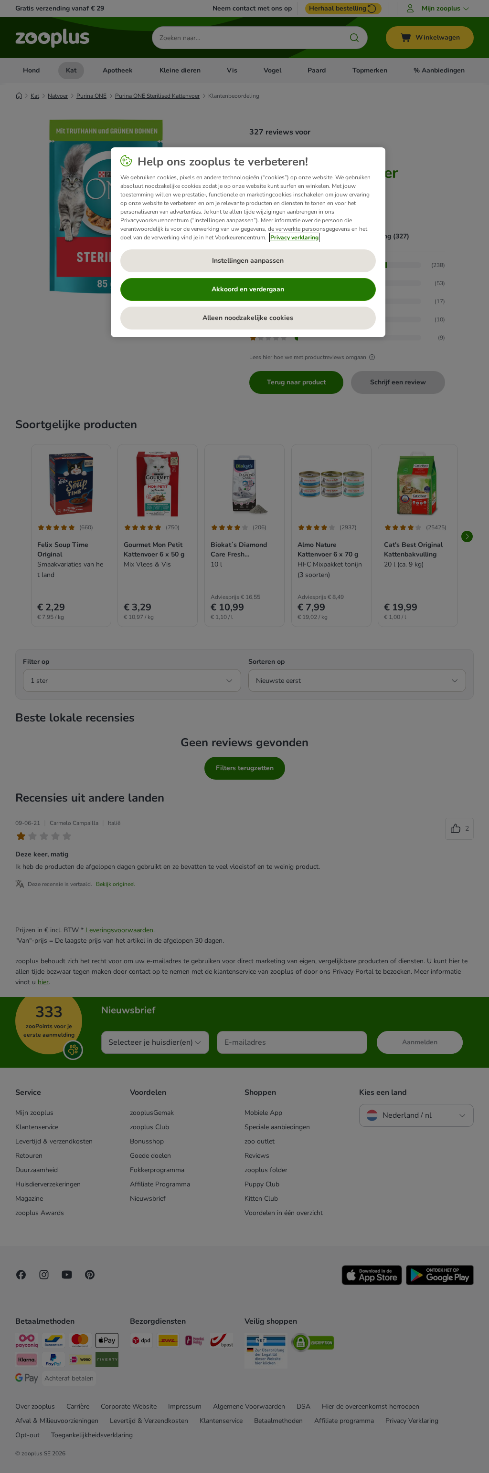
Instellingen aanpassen (248, 260)
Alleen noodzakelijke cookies (247, 317)
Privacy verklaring (294, 237)
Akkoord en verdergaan (248, 289)
